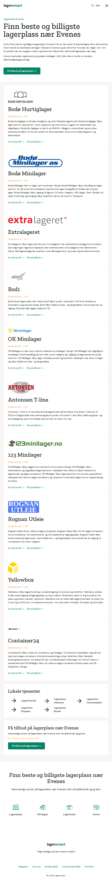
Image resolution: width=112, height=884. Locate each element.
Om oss (36, 866)
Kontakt (89, 866)
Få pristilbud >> (35, 141)
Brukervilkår (51, 866)
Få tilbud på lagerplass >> (22, 70)
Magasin (23, 866)
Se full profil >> (16, 141)
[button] (106, 5)
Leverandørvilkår (71, 866)
